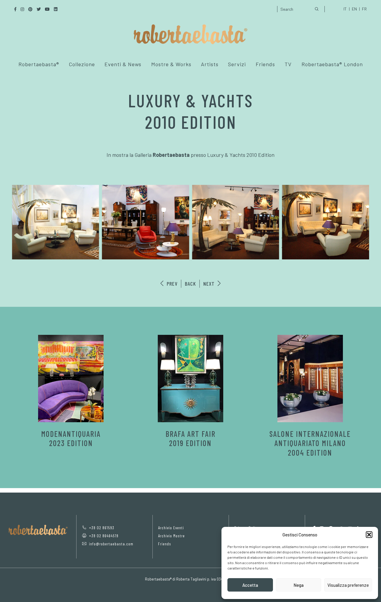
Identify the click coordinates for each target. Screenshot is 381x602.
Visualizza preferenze (348, 585)
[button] (369, 535)
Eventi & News (122, 64)
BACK (190, 283)
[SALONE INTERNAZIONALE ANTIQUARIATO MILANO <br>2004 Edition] (310, 378)
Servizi (237, 64)
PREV (171, 283)
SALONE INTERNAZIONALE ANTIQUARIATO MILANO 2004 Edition (310, 443)
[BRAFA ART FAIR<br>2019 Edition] (190, 378)
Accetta (250, 585)
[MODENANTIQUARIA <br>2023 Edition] (71, 378)
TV (288, 64)
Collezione (82, 64)
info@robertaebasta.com (111, 543)
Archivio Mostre (171, 535)
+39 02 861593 (101, 527)
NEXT (209, 283)
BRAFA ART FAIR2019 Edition (190, 438)
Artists (209, 64)
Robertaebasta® (38, 64)
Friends (265, 64)
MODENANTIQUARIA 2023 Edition (71, 438)
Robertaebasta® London (332, 64)
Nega (298, 585)
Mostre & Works (171, 64)
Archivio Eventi (171, 527)
